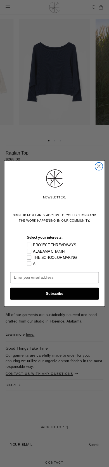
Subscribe (54, 294)
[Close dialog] (99, 166)
